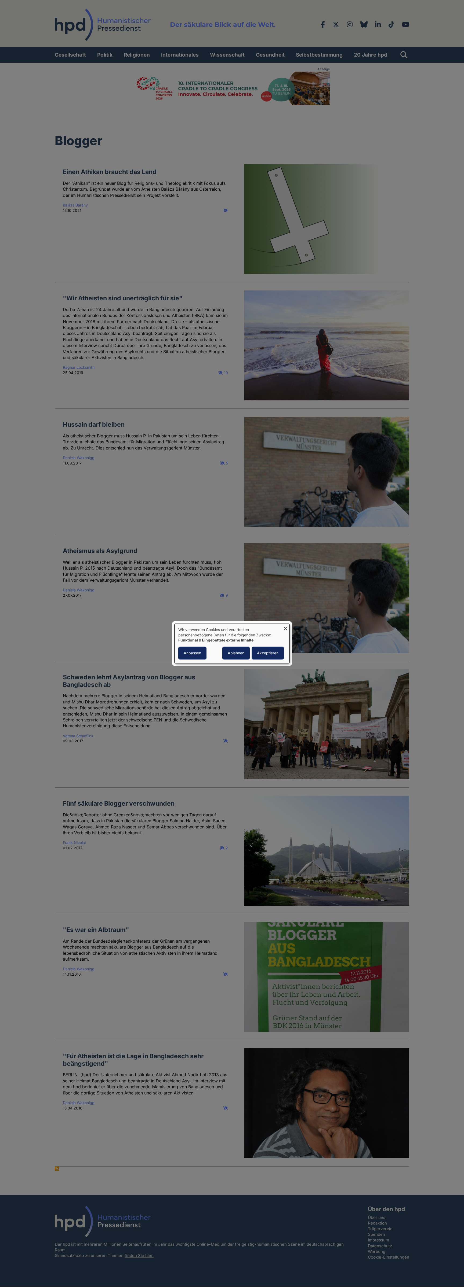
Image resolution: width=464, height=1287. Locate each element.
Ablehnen (236, 653)
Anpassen (192, 653)
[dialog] (232, 643)
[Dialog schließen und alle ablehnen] (285, 627)
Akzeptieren (267, 653)
